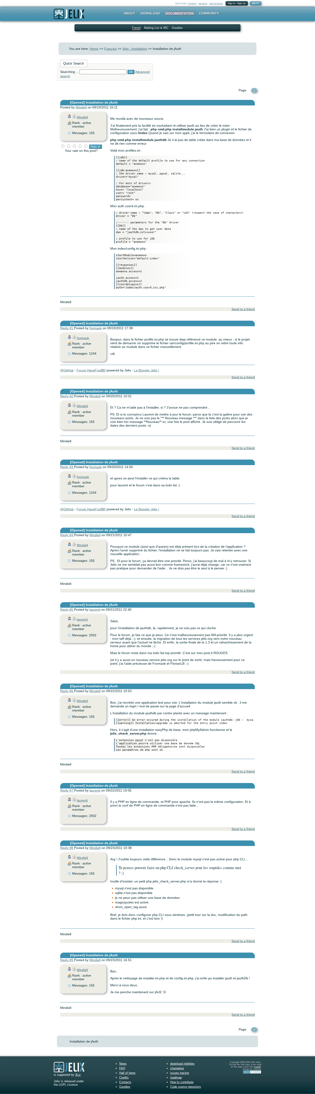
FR (257, 3)
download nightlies (182, 1063)
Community (209, 13)
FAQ (122, 1068)
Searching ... (69, 72)
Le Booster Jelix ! (146, 370)
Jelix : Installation (134, 49)
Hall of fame (127, 1073)
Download (150, 13)
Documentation (179, 13)
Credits (124, 1077)
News (123, 1063)
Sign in (231, 3)
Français (110, 49)
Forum (136, 28)
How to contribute (181, 1082)
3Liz (78, 1074)
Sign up (241, 3)
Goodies (177, 28)
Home (94, 49)
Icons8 (257, 1067)
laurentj (94, 609)
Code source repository (185, 1086)
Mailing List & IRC (156, 28)
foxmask (95, 328)
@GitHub (67, 370)
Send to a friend (243, 309)
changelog (177, 1068)
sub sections (216, 3)
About (129, 13)
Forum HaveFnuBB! (91, 370)
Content (192, 3)
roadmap (176, 1077)
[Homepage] (69, 17)
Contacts (125, 1082)
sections (203, 3)
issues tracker (179, 1073)
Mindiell (81, 107)
